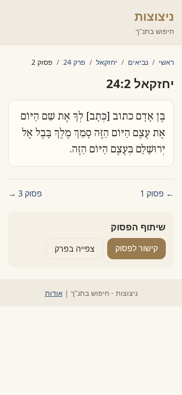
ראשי (166, 62)
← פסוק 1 (157, 193)
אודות (54, 293)
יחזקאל (106, 62)
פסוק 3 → (25, 193)
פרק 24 (74, 62)
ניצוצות (154, 16)
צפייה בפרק (75, 248)
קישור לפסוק (136, 248)
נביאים (138, 62)
